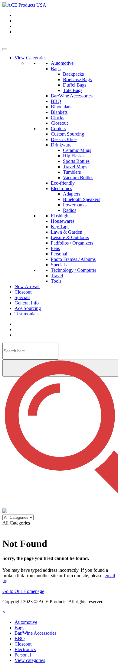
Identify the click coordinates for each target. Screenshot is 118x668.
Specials (59, 264)
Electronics (61, 188)
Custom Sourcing (67, 134)
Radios (69, 210)
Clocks (57, 117)
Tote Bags (72, 90)
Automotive (62, 63)
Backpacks (73, 74)
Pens (55, 248)
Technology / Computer (73, 270)
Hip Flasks (73, 155)
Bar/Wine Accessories (72, 95)
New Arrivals (27, 286)
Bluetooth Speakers (81, 199)
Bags (56, 68)
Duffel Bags (74, 84)
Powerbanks (75, 204)
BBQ (56, 101)
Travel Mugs (75, 166)
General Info (27, 302)
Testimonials (26, 313)
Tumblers (72, 172)
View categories (30, 660)
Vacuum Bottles (78, 177)
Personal (59, 253)
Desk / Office (64, 139)
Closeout (59, 123)
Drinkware (61, 144)
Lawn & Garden (66, 232)
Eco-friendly (63, 183)
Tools (56, 281)
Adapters (71, 193)
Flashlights (61, 215)
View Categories (30, 57)
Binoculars (61, 106)
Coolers (58, 128)
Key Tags (60, 226)
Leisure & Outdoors (70, 237)
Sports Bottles (76, 161)
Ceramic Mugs (77, 150)
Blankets (59, 112)
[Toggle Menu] (4, 49)
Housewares (62, 221)
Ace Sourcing (28, 308)
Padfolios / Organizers (72, 242)
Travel (57, 275)
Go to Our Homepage (23, 591)
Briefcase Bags (77, 79)
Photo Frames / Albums (73, 259)
